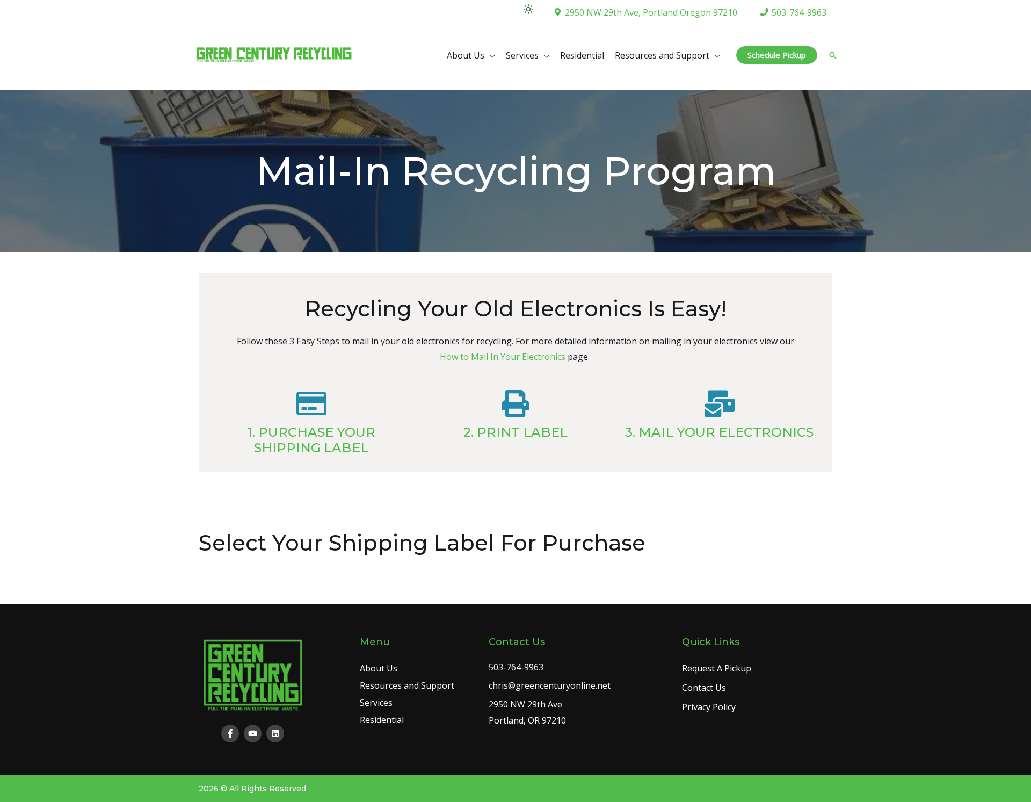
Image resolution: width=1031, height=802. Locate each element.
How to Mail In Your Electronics (502, 357)
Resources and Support (662, 55)
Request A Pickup (716, 668)
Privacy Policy (709, 707)
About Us (465, 55)
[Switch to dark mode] (528, 9)
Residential (582, 55)
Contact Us (704, 687)
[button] (776, 55)
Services (522, 55)
